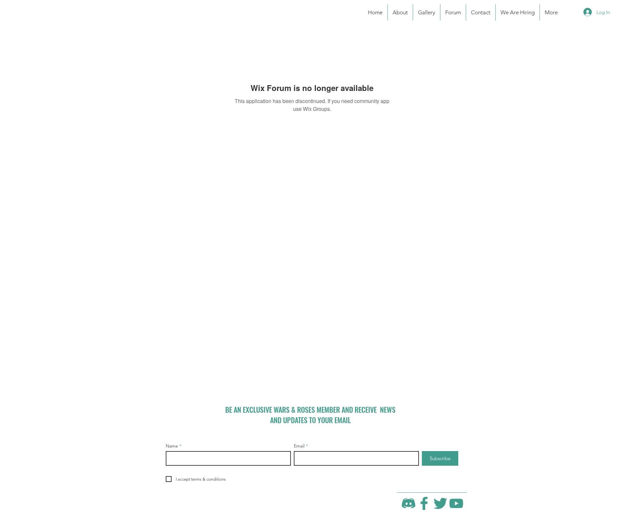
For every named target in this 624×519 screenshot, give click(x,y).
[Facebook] (424, 503)
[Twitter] (440, 503)
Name (172, 446)
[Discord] (408, 503)
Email (299, 446)
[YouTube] (456, 503)
